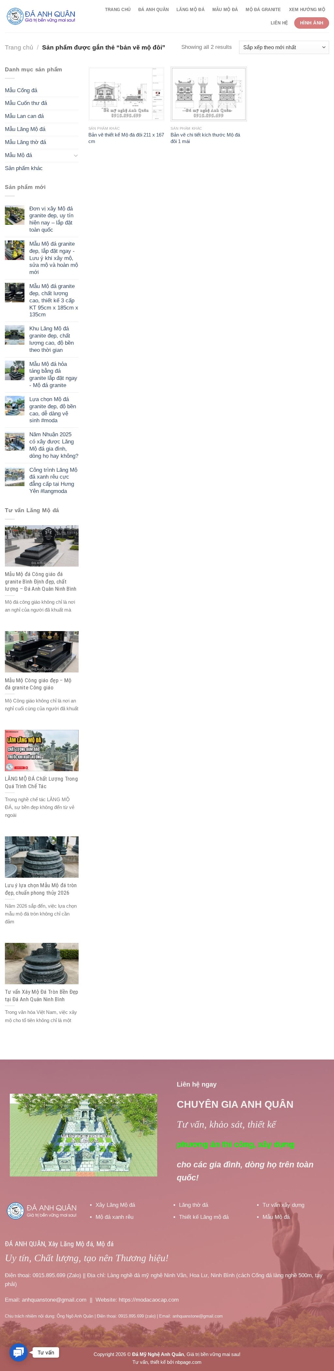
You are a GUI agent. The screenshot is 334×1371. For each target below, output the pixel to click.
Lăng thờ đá (193, 1205)
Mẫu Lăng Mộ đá (25, 129)
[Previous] (21, 1135)
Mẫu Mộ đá (225, 9)
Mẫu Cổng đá (21, 90)
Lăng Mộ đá (190, 9)
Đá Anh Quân (153, 9)
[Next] (146, 1135)
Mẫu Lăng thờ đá (25, 142)
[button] (18, 1352)
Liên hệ (279, 23)
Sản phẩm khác (24, 168)
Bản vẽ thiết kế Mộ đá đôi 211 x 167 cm (126, 138)
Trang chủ (117, 9)
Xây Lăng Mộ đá (115, 1205)
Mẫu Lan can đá (24, 116)
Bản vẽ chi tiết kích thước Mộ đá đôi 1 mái (205, 138)
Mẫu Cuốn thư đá (26, 103)
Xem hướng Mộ (307, 9)
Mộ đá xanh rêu (114, 1217)
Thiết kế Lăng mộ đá (204, 1217)
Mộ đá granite (263, 9)
